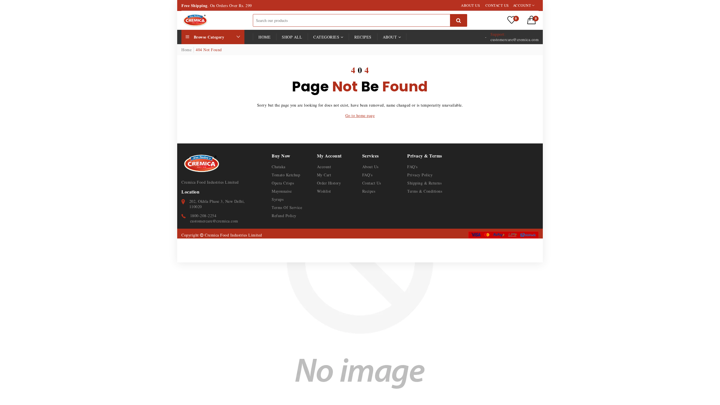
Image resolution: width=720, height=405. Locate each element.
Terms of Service (287, 207)
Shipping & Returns (424, 183)
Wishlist (324, 191)
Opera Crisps (283, 183)
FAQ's (367, 174)
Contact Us (371, 183)
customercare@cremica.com (214, 221)
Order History (329, 183)
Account (522, 5)
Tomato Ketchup (286, 174)
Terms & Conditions (424, 191)
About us (470, 5)
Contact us (497, 5)
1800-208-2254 (203, 215)
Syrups (278, 199)
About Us (370, 166)
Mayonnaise (282, 191)
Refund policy (284, 215)
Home (264, 37)
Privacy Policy (420, 174)
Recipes (363, 37)
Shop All (292, 37)
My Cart (324, 174)
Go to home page (360, 115)
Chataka (278, 166)
